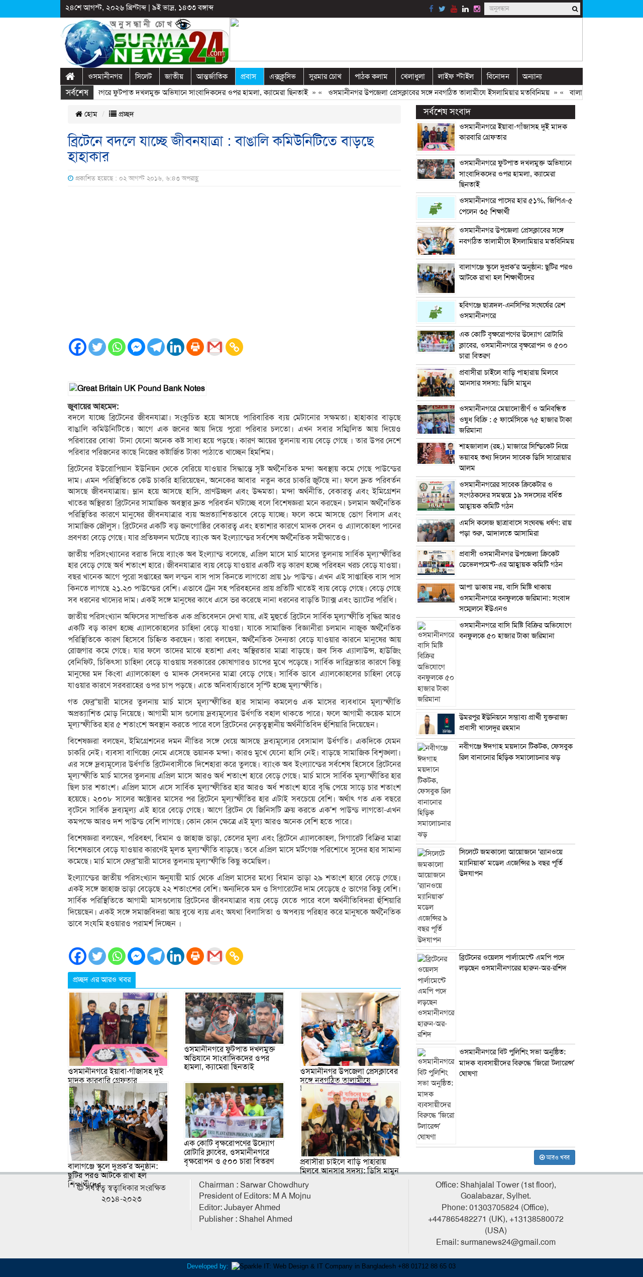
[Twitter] (97, 347)
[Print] (195, 347)
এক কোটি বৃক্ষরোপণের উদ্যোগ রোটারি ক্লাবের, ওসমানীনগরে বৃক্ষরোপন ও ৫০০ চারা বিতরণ (229, 1152)
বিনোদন (498, 76)
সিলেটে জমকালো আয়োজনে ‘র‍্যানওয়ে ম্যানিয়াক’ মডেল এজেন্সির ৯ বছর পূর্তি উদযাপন (511, 862)
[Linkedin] (175, 347)
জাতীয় (174, 76)
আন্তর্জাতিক (212, 76)
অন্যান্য (532, 76)
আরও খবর (557, 1157)
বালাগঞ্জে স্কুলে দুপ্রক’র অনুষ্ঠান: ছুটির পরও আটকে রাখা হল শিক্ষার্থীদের (113, 1175)
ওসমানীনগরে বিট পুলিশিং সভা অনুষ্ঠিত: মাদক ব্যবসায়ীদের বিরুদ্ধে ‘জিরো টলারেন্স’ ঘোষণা (517, 1062)
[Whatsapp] (117, 347)
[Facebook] (77, 347)
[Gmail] (215, 347)
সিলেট (143, 76)
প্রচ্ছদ (125, 114)
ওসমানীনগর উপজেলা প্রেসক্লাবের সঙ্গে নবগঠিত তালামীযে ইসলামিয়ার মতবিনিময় (417, 92)
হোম (89, 114)
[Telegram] (156, 347)
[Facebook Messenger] (136, 347)
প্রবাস (248, 76)
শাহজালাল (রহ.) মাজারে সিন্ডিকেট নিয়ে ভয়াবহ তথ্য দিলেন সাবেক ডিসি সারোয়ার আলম (515, 457)
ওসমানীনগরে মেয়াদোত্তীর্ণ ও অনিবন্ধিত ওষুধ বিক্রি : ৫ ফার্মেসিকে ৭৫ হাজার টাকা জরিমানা (515, 419)
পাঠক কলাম (371, 76)
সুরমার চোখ (325, 76)
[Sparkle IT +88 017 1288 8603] (344, 1265)
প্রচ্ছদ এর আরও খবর (102, 979)
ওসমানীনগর (105, 76)
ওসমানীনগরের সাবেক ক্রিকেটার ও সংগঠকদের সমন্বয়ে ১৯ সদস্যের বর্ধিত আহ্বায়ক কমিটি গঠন (510, 495)
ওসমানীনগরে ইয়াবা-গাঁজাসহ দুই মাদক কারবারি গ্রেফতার (115, 1076)
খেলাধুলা (413, 76)
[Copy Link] (234, 347)
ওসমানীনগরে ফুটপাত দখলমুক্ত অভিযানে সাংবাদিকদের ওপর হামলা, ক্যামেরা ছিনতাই (170, 92)
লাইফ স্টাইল (456, 76)
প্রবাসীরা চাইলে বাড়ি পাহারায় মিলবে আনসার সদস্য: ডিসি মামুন (349, 1166)
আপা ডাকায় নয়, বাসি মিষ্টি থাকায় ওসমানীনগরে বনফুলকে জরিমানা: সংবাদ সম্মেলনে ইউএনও (514, 597)
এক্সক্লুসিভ (282, 76)
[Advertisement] (234, 261)
